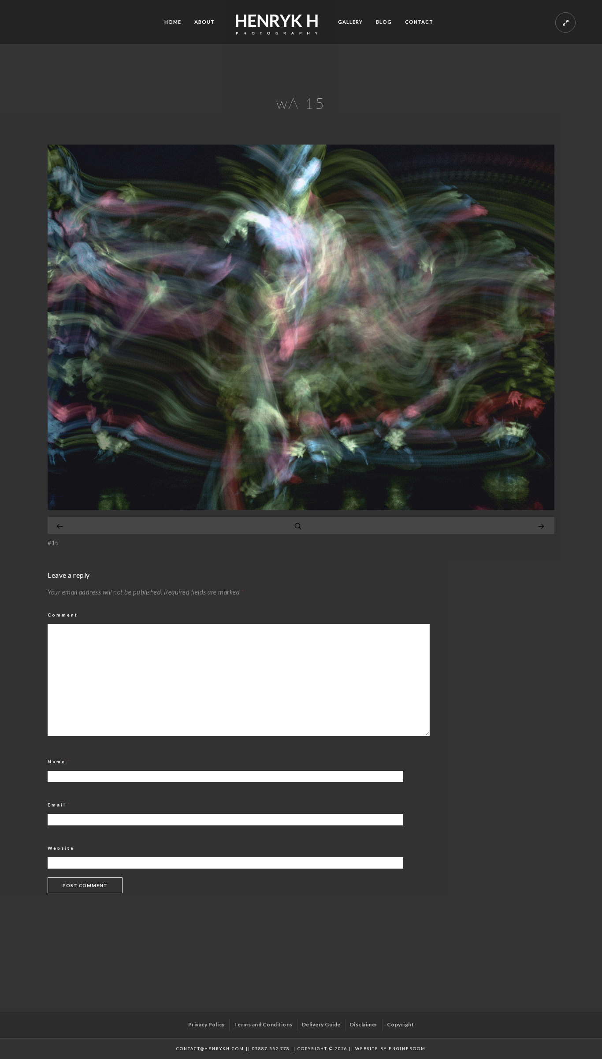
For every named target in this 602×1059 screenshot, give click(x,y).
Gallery (350, 22)
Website (61, 848)
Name (59, 761)
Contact (419, 22)
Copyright (400, 1024)
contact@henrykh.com (210, 1048)
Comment (63, 614)
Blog (384, 22)
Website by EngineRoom (390, 1048)
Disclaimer (364, 1024)
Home (172, 22)
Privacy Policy (206, 1024)
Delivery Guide (321, 1024)
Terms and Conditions (263, 1024)
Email (59, 804)
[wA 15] (301, 507)
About (204, 22)
